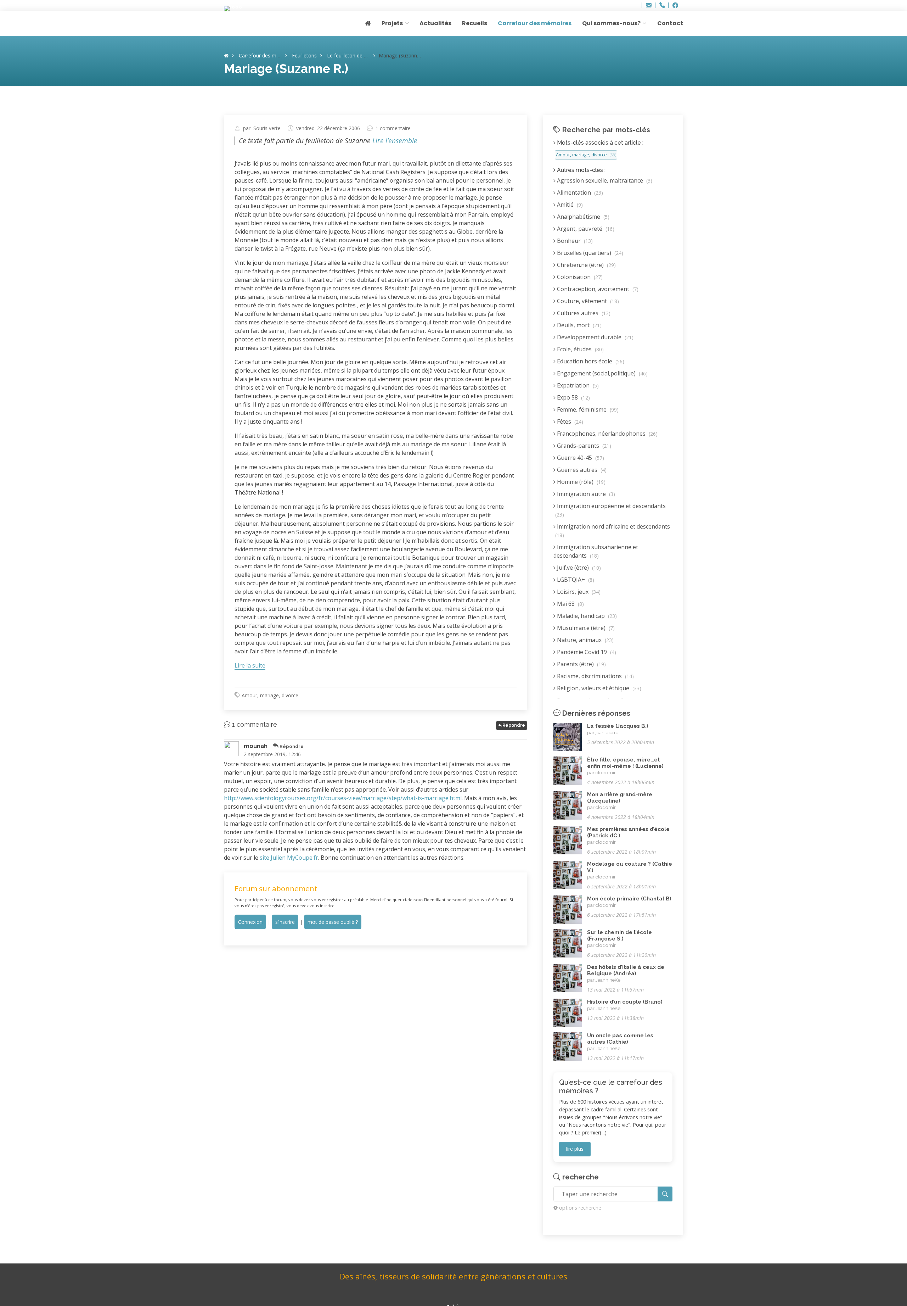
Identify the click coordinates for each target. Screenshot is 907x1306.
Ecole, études (580, 349)
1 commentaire (393, 128)
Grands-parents (583, 446)
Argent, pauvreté (585, 229)
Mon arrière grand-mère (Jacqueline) (619, 797)
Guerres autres (581, 470)
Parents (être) (581, 664)
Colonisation (579, 277)
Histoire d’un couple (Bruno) (625, 1002)
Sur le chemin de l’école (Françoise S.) (619, 935)
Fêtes (569, 421)
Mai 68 (570, 604)
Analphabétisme (582, 217)
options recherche (580, 1207)
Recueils (474, 23)
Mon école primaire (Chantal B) (629, 898)
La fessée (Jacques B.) (617, 726)
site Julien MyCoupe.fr (289, 857)
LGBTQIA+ (575, 580)
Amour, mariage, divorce (270, 695)
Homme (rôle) (580, 482)
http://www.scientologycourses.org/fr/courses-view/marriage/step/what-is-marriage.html (343, 798)
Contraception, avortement (597, 289)
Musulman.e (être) (585, 628)
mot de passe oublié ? (333, 922)
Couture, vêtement (587, 301)
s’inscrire (285, 922)
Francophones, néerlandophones (607, 433)
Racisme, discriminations (595, 676)
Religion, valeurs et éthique (598, 688)
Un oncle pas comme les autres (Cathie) (620, 1038)
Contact (670, 23)
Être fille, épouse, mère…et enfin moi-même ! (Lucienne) (625, 763)
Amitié (569, 204)
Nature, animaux (585, 640)
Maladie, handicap (586, 616)
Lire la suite (250, 665)
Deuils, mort (579, 325)
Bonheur (574, 241)
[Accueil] (226, 55)
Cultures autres (583, 313)
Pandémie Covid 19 (586, 652)
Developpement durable (594, 337)
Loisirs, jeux (578, 592)
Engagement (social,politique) (602, 373)
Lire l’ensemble (394, 140)
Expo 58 (573, 397)
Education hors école (590, 361)
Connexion (250, 922)
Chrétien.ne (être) (586, 265)
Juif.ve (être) (578, 567)
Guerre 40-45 (580, 458)
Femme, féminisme (587, 409)
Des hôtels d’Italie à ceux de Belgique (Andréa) (625, 970)
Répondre (513, 725)
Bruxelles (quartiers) (589, 253)
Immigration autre (585, 494)
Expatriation (577, 385)
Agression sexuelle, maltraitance (604, 180)
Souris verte (267, 128)
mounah (255, 746)
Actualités (435, 23)
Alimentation (579, 192)
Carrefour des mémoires (534, 23)
